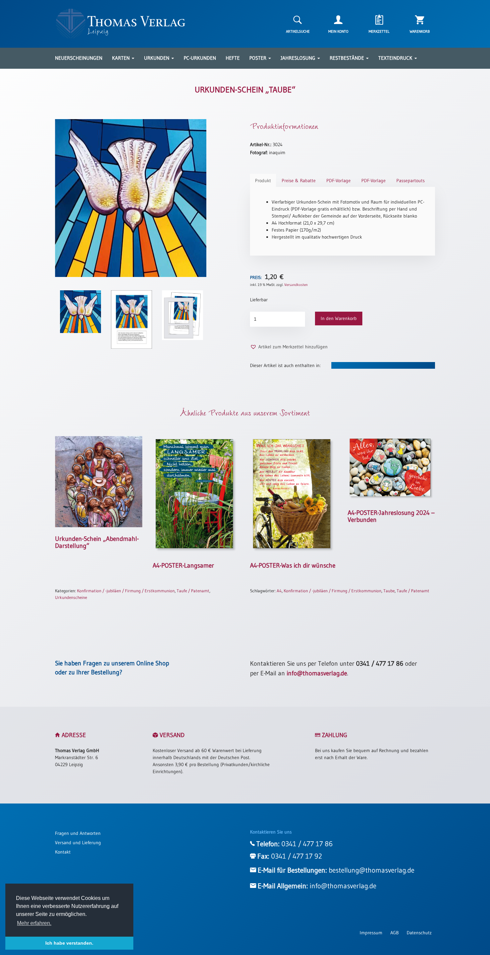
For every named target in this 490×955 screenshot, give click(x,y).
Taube (389, 590)
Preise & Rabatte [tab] (299, 181)
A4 (279, 590)
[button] (289, 346)
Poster (258, 58)
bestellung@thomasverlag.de (371, 870)
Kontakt (63, 852)
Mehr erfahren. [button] (34, 923)
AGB (394, 933)
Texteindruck (396, 58)
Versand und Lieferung (78, 843)
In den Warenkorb (339, 318)
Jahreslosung (299, 58)
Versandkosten (296, 284)
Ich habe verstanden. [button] (69, 943)
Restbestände (347, 58)
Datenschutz (419, 933)
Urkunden (157, 58)
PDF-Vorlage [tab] (338, 181)
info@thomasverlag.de (317, 673)
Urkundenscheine (71, 597)
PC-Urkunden (200, 58)
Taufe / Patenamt (193, 590)
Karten (121, 58)
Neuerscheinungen (78, 58)
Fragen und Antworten (78, 833)
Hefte (233, 58)
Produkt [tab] (263, 181)
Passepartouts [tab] (410, 181)
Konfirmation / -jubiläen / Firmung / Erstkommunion (126, 590)
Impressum (371, 933)
